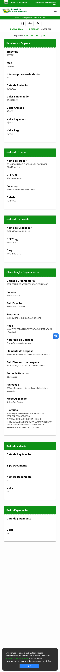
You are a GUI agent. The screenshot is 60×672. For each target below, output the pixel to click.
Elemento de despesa (20, 351)
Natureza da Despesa (20, 339)
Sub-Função (14, 303)
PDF (44, 36)
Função (11, 292)
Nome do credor (17, 160)
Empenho (12, 51)
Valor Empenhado (18, 96)
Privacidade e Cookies (17, 658)
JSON (25, 36)
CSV (31, 36)
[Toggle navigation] (55, 10)
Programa (13, 314)
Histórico (12, 410)
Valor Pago (13, 130)
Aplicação (13, 384)
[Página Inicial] (14, 10)
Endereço (12, 186)
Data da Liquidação (19, 454)
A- (37, 23)
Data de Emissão (17, 85)
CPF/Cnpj (12, 174)
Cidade (11, 197)
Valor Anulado (15, 107)
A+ (30, 23)
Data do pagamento (19, 518)
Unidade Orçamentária (21, 280)
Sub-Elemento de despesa (23, 362)
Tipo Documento (17, 465)
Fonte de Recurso (17, 373)
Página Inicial (17, 29)
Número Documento (19, 476)
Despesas (34, 29)
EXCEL (38, 36)
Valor (10, 488)
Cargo (10, 250)
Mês (9, 63)
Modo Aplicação (17, 398)
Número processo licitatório (24, 74)
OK (29, 666)
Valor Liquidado (16, 119)
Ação (10, 325)
